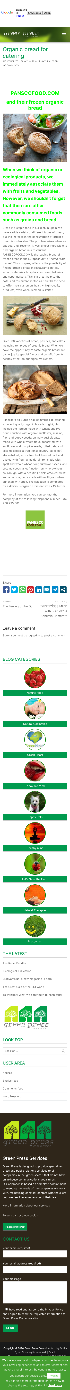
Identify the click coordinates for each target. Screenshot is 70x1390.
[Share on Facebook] (6, 589)
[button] (53, 1376)
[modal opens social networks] (63, 589)
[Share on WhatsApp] (22, 589)
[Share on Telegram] (55, 589)
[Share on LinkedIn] (38, 589)
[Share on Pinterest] (30, 589)
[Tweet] (14, 589)
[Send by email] (46, 589)
